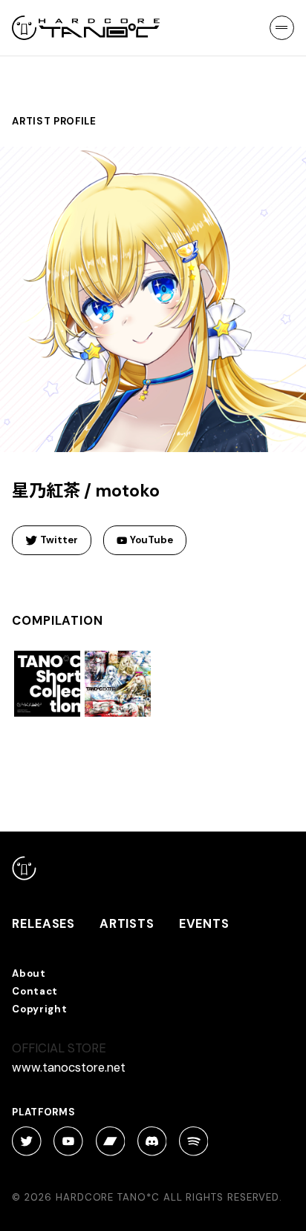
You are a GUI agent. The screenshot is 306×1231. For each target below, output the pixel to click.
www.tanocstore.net (69, 1067)
